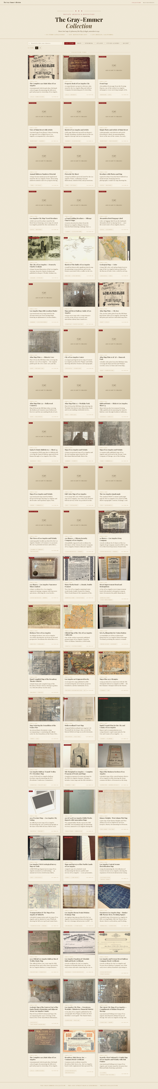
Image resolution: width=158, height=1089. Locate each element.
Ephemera (89, 43)
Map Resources (148, 2)
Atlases (100, 43)
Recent (126, 43)
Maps (79, 43)
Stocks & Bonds (113, 43)
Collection (136, 2)
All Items (70, 43)
